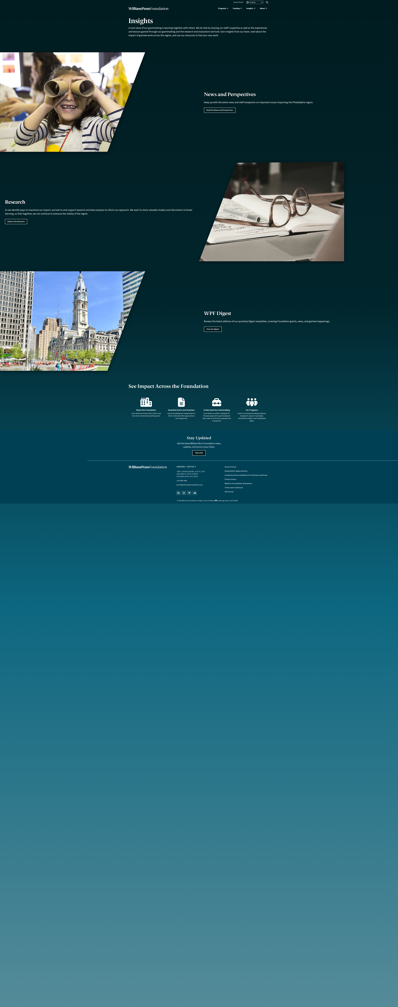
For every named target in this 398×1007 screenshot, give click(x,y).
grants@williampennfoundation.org (190, 485)
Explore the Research (16, 221)
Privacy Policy (230, 479)
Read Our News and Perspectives (219, 110)
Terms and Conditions (234, 487)
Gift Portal (229, 492)
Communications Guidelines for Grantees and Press (246, 475)
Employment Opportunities (236, 471)
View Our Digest (212, 329)
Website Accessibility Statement (238, 483)
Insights (249, 8)
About (262, 8)
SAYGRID (235, 501)
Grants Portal (230, 467)
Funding (236, 8)
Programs (222, 8)
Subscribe (199, 453)
